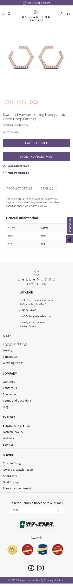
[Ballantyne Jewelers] (36, 13)
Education (9, 394)
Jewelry (7, 350)
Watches (8, 438)
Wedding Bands (13, 363)
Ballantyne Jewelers (25, 580)
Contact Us (70, 225)
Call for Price (36, 143)
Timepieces (10, 356)
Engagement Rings (15, 344)
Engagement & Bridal (16, 425)
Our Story (9, 382)
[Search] (11, 14)
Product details (19, 188)
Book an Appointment (38, 2)
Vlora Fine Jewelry (17, 125)
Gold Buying (11, 482)
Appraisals (10, 476)
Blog (6, 407)
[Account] (60, 13)
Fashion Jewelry (13, 432)
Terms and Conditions (17, 400)
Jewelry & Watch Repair (18, 469)
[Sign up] (56, 510)
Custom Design (13, 463)
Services (8, 444)
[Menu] (3, 13)
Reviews (47, 188)
